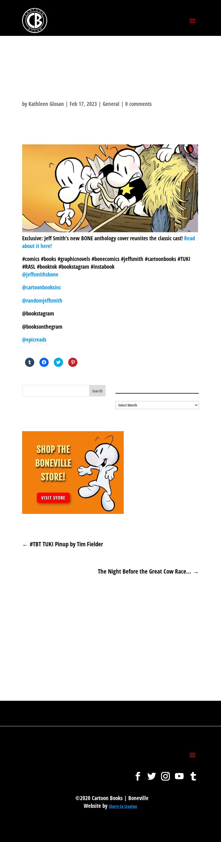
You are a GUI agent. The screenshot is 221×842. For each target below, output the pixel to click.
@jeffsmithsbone (40, 274)
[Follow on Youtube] (179, 773)
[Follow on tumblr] (193, 773)
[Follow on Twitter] (151, 773)
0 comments (138, 104)
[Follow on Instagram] (165, 773)
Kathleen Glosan (46, 104)
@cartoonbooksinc (42, 287)
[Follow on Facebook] (138, 773)
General (111, 104)
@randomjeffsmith (42, 300)
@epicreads (34, 339)
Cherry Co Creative (123, 806)
